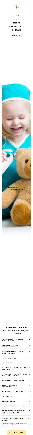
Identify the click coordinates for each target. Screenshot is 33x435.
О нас (16, 19)
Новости (16, 23)
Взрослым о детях (16, 26)
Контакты (16, 30)
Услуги (16, 16)
